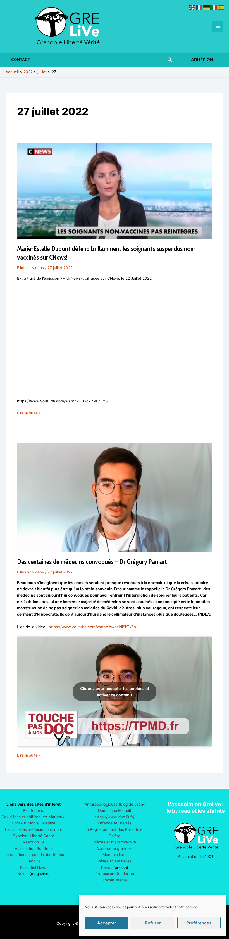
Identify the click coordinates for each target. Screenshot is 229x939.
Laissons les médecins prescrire (33, 829)
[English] (192, 7)
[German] (206, 7)
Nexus (22, 873)
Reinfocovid (33, 810)
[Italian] (214, 7)
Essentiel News (33, 867)
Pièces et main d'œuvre (114, 842)
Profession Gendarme (114, 873)
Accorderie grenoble (114, 848)
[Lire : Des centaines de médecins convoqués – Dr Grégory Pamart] (114, 497)
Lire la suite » (29, 413)
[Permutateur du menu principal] (218, 26)
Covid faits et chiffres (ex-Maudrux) (33, 817)
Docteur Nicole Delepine (33, 823)
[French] (199, 7)
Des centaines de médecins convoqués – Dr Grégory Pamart (92, 562)
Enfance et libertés (115, 823)
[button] (21, 60)
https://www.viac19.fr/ (114, 817)
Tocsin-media (114, 880)
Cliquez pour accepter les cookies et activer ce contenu (114, 691)
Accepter (106, 923)
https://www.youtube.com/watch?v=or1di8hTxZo (92, 627)
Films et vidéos (30, 267)
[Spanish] (221, 7)
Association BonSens (34, 848)
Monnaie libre (114, 854)
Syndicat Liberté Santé (33, 836)
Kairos (106, 867)
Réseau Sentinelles (114, 861)
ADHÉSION (202, 59)
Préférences (198, 923)
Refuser (153, 923)
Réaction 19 (33, 842)
